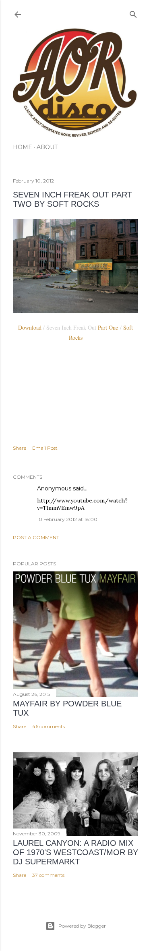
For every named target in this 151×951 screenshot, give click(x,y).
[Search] (133, 13)
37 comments (48, 875)
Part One (109, 327)
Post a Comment (36, 537)
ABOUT (47, 147)
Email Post (45, 448)
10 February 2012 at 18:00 (67, 519)
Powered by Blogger (82, 926)
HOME (22, 147)
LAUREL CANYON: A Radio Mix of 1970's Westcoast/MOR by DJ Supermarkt (75, 852)
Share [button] (19, 448)
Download (29, 327)
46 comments (48, 726)
